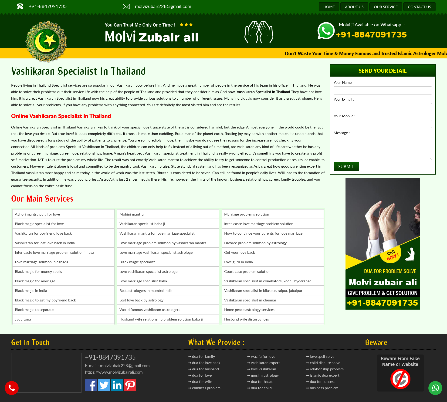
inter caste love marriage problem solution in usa (54, 252)
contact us (419, 6)
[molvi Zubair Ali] (153, 33)
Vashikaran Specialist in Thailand (78, 71)
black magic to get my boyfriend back (45, 300)
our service (386, 6)
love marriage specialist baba (143, 281)
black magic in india (31, 290)
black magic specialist (137, 262)
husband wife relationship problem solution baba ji (161, 319)
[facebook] (91, 390)
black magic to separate (34, 309)
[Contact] (12, 384)
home (329, 6)
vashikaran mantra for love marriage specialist (157, 233)
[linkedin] (117, 390)
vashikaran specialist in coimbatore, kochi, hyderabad (268, 281)
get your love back (239, 252)
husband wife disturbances (246, 319)
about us (354, 6)
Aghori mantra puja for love (37, 214)
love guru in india (238, 262)
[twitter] (104, 390)
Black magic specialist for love (39, 223)
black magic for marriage (35, 281)
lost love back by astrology (141, 300)
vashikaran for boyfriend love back (43, 233)
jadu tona (23, 319)
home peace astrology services (249, 309)
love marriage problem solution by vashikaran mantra (163, 242)
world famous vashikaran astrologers (149, 309)
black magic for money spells (38, 271)
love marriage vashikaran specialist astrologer (156, 252)
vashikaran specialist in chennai (250, 300)
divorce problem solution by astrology (255, 242)
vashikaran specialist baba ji (142, 223)
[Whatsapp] (435, 384)
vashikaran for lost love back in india (45, 242)
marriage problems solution (246, 214)
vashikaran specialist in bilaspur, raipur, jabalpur (263, 290)
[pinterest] (130, 390)
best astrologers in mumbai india (146, 290)
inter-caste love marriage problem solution (258, 223)
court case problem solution (247, 271)
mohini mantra (131, 214)
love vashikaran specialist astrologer (149, 271)
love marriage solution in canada (41, 262)
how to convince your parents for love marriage (263, 233)
